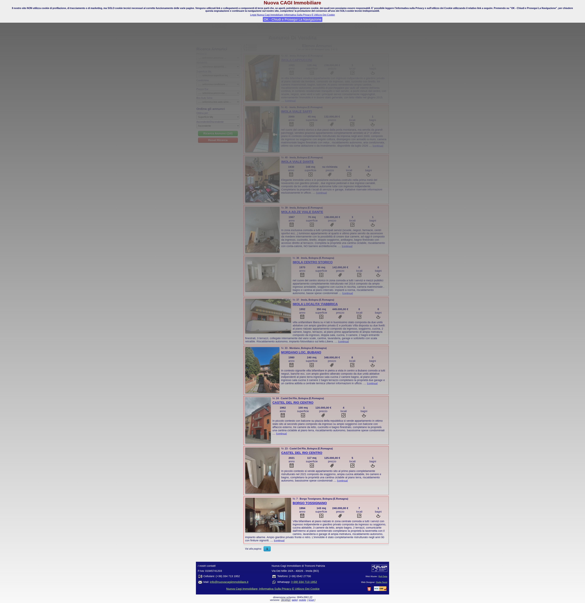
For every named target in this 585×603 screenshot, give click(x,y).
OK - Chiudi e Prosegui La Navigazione (292, 19)
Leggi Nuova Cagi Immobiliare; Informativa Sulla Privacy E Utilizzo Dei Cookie (292, 15)
